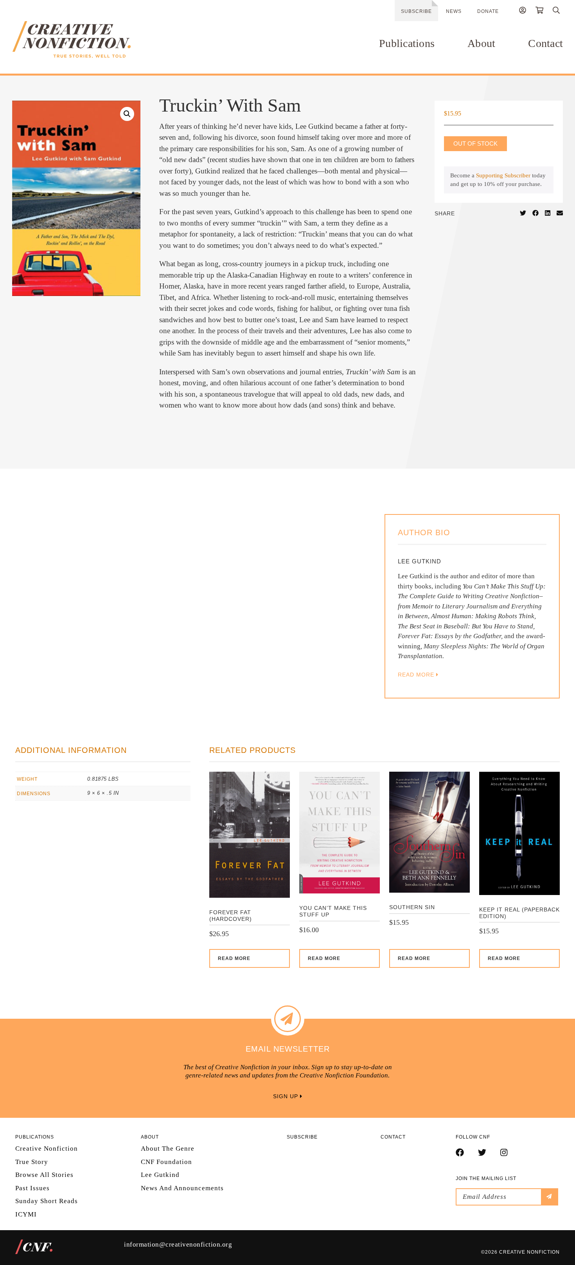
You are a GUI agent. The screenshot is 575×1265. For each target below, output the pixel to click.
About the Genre (167, 1148)
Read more (234, 958)
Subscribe (416, 11)
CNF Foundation (166, 1162)
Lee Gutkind (160, 1174)
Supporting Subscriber (503, 175)
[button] (127, 114)
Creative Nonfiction (46, 1148)
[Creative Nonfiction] (94, 39)
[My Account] (522, 11)
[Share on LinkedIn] (547, 213)
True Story (31, 1162)
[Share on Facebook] (535, 213)
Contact (545, 43)
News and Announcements (182, 1188)
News (454, 11)
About (481, 43)
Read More (417, 674)
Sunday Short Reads (46, 1201)
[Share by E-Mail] (560, 213)
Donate (488, 11)
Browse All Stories (44, 1174)
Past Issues (32, 1188)
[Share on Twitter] (523, 213)
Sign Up (286, 1096)
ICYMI (26, 1214)
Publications (407, 43)
